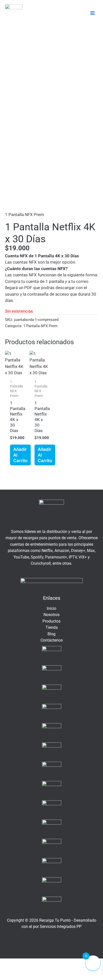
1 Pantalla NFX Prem (24, 214)
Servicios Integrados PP (61, 926)
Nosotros (52, 614)
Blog (52, 634)
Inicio (51, 608)
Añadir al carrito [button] (20, 455)
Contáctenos (51, 640)
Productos (51, 621)
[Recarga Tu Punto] (13, 13)
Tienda (52, 627)
